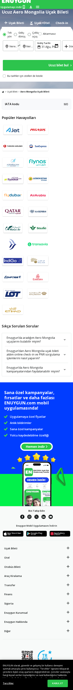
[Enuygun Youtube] (51, 517)
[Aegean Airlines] (13, 246)
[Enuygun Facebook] (22, 517)
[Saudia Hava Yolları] (38, 229)
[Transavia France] (38, 246)
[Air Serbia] (38, 213)
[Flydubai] (13, 196)
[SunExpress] (38, 147)
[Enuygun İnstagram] (29, 517)
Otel (7, 557)
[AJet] (13, 131)
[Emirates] (38, 278)
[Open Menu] (37, 7)
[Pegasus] (38, 131)
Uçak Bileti (12, 92)
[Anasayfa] (3, 92)
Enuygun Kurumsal (16, 612)
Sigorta (8, 603)
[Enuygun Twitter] (36, 517)
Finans (8, 594)
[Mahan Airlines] (13, 229)
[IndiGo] (13, 262)
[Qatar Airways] (13, 213)
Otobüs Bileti (12, 567)
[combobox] (12, 49)
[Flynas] (38, 164)
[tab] (14, 23)
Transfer (9, 585)
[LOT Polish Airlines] (13, 295)
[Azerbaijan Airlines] (13, 164)
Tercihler (8, 683)
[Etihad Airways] (13, 311)
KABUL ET (57, 683)
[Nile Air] (38, 262)
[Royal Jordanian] (38, 295)
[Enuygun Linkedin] (43, 517)
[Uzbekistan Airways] (38, 180)
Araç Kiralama (13, 576)
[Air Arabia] (38, 196)
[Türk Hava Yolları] (13, 147)
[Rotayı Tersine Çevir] (19, 46)
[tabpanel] (36, 54)
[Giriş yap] (31, 7)
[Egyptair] (13, 278)
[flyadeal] (13, 180)
